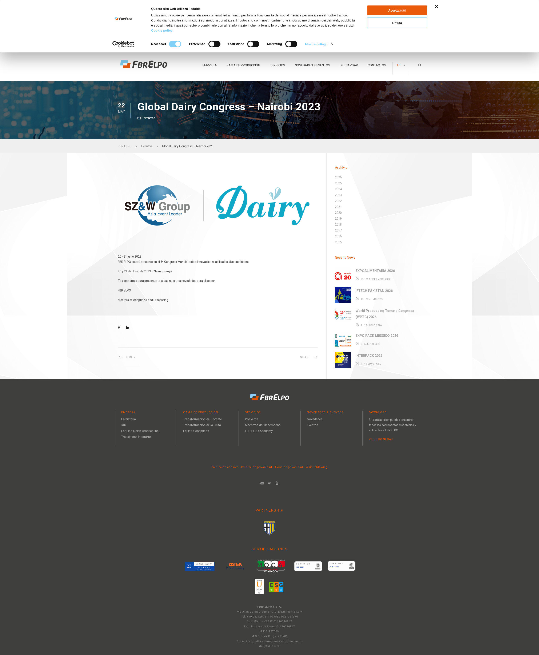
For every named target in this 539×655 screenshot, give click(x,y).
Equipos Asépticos (196, 431)
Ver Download (381, 439)
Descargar (349, 65)
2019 (338, 219)
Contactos (377, 65)
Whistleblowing (317, 467)
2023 (338, 195)
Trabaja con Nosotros (136, 437)
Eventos (150, 118)
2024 (338, 189)
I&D (123, 425)
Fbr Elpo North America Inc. (140, 431)
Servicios (277, 65)
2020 (338, 213)
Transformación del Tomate (202, 419)
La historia (128, 419)
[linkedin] (269, 483)
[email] (262, 483)
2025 (338, 183)
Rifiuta (397, 23)
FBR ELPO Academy (259, 431)
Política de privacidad (257, 467)
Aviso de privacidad (289, 467)
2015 (338, 242)
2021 (338, 207)
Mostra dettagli (316, 44)
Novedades (315, 419)
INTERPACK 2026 (369, 356)
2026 (338, 177)
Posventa (251, 419)
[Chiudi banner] (436, 6)
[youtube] (277, 483)
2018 (338, 224)
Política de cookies (225, 467)
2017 (338, 230)
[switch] (214, 44)
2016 (338, 236)
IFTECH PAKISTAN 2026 (374, 291)
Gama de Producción (243, 65)
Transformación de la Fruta (202, 425)
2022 (338, 201)
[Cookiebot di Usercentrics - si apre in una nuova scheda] (123, 44)
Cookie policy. (162, 30)
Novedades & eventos (312, 65)
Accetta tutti (397, 10)
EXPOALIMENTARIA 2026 (375, 271)
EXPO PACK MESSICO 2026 (377, 336)
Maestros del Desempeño (263, 425)
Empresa (210, 65)
